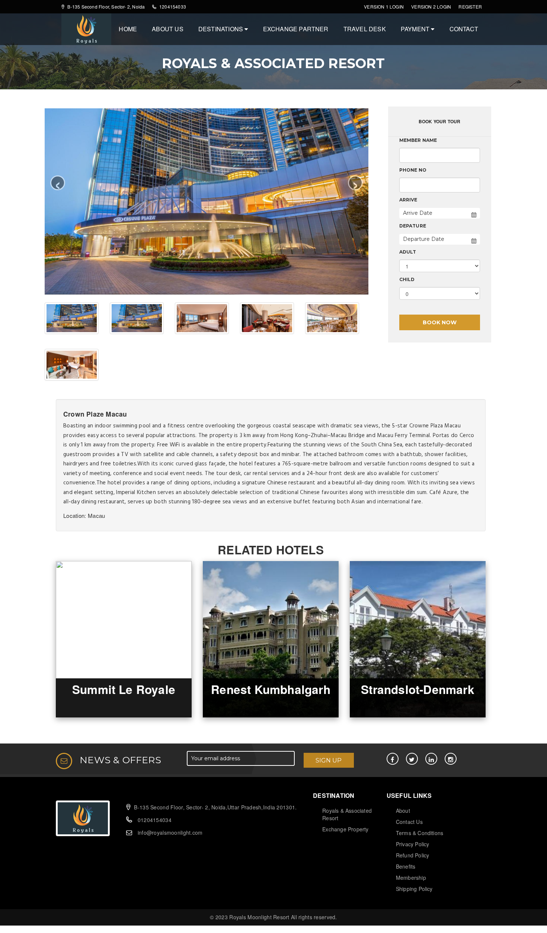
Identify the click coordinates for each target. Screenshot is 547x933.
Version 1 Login (384, 6)
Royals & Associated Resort (347, 814)
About (403, 810)
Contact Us (409, 821)
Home (128, 29)
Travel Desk (364, 29)
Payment (416, 29)
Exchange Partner (296, 29)
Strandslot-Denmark (417, 689)
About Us (167, 29)
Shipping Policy (414, 888)
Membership (411, 877)
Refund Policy (412, 855)
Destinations (221, 29)
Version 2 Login (431, 6)
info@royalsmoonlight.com (170, 832)
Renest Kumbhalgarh (270, 689)
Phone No (413, 170)
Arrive (408, 200)
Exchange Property (345, 829)
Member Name (418, 140)
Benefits (406, 866)
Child (407, 279)
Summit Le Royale (123, 689)
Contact (464, 29)
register (470, 6)
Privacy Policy (412, 844)
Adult (407, 252)
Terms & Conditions (420, 833)
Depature (412, 226)
